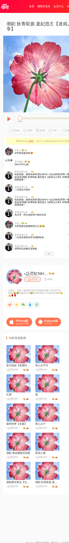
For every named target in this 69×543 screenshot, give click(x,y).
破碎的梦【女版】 (16, 423)
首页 (31, 6)
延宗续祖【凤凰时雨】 (18, 365)
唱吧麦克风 (43, 6)
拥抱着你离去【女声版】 (18, 482)
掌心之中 (40, 423)
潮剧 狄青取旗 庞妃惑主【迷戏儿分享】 (47, 482)
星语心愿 (40, 453)
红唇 (9, 394)
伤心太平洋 (41, 365)
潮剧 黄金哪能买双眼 (18, 453)
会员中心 (58, 6)
